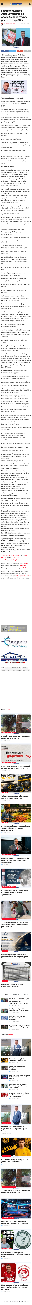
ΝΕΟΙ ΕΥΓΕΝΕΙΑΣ (7, 1248)
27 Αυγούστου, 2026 (6, 770)
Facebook (23, 565)
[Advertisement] (16, 690)
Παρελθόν (26, 670)
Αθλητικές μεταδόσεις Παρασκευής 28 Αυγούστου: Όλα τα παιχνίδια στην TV (19, 1077)
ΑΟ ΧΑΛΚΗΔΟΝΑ (7, 1156)
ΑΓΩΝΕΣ (7, 667)
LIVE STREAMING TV (8, 1217)
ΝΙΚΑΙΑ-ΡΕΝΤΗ (6, 1123)
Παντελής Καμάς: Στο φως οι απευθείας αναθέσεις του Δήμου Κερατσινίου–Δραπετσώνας (15, 860)
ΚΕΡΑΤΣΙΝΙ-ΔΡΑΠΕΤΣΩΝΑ (9, 732)
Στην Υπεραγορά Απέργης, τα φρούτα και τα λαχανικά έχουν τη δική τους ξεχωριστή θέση (15, 828)
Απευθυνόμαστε (16, 667)
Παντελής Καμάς (16, 670)
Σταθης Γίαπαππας (11, 23)
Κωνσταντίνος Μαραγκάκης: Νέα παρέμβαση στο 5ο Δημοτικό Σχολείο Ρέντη (14, 1050)
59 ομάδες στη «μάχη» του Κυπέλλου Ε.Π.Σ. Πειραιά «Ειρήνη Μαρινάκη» (18, 1018)
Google (26, 563)
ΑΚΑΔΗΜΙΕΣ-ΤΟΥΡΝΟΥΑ (9, 1281)
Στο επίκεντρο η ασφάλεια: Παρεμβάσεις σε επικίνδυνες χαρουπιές (17, 1068)
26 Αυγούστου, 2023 (24, 23)
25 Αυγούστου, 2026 (6, 929)
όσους (8, 670)
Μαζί (3, 670)
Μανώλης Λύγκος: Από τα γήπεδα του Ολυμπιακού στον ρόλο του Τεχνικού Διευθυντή (19, 1094)
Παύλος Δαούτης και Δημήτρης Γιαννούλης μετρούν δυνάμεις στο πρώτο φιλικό (19, 1085)
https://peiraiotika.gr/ (10, 560)
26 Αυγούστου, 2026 (6, 864)
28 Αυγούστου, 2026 (6, 740)
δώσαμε (25, 667)
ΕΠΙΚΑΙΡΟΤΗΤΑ (17, 558)
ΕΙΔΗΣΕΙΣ (5, 792)
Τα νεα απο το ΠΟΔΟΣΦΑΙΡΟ (10, 555)
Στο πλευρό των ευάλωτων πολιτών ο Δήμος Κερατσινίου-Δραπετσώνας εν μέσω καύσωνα (14, 925)
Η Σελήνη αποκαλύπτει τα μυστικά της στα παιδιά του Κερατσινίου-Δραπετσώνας (15, 892)
